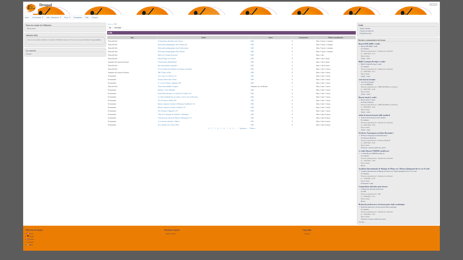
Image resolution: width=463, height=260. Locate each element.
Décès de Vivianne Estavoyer (168, 55)
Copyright (307, 234)
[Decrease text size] (430, 5)
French (31, 234)
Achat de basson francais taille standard (374, 115)
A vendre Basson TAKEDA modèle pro (374, 151)
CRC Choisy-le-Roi (164, 72)
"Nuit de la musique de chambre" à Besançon (173, 114)
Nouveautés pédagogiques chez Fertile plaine (173, 48)
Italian (31, 245)
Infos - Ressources (52, 18)
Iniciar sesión (31, 28)
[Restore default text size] (433, 5)
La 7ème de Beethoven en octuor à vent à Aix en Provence (178, 97)
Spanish (31, 242)
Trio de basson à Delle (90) (167, 100)
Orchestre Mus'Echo (369, 138)
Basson (363, 166)
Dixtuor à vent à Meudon (166, 90)
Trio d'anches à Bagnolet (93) (168, 111)
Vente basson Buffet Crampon (168, 86)
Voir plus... (29, 54)
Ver (110, 27)
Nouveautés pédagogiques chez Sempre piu (172, 44)
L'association (36, 18)
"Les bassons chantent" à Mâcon (169, 121)
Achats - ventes (365, 58)
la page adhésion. (96, 40)
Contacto (95, 17)
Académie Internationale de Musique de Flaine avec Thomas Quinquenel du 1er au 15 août (394, 168)
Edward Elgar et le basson (167, 58)
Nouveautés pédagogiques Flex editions (171, 51)
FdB (115, 24)
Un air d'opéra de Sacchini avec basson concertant (175, 69)
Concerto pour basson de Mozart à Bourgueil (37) (175, 118)
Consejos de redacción (367, 31)
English (31, 239)
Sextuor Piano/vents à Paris (167, 79)
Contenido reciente (365, 33)
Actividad (118, 27)
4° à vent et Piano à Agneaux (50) (169, 83)
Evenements (78, 17)
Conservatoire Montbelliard (167, 62)
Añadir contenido (365, 28)
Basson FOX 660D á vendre (369, 43)
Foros (65, 18)
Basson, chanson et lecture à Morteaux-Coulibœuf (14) (176, 104)
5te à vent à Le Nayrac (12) (167, 76)
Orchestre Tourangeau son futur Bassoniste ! (376, 133)
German (31, 236)
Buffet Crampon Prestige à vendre (372, 61)
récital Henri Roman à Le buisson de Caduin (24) (174, 93)
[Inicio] (31, 13)
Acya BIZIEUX (368, 84)
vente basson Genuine (367, 79)
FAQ (86, 17)
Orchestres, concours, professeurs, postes (373, 148)
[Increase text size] (436, 5)
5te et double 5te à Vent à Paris (168, 125)
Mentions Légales (171, 234)
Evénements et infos (367, 183)
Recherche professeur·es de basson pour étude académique (382, 204)
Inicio (27, 17)
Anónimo (366, 49)
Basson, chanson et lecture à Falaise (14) (171, 107)
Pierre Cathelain (368, 102)
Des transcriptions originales (167, 65)
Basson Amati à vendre (368, 97)
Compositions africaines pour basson (170, 41)
